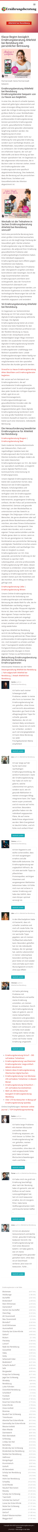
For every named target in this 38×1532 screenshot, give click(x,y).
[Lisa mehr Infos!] (5, 760)
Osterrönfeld (19, 1408)
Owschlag (19, 1313)
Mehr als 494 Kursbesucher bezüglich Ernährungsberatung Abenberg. (18, 1094)
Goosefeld (19, 1350)
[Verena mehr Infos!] (5, 844)
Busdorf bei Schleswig (19, 1414)
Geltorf (19, 1334)
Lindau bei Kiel (19, 1442)
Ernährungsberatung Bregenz (14, 438)
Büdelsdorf (19, 1362)
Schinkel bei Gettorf (19, 1500)
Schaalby (19, 1481)
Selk (19, 1368)
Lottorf (19, 1343)
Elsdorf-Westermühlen (19, 1515)
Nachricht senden (17, 751)
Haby (19, 1353)
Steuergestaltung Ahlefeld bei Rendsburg (18, 669)
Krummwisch (19, 1463)
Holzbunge (19, 1294)
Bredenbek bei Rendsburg (19, 1451)
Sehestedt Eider (19, 1359)
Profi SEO (11, 1529)
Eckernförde (19, 1405)
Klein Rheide (19, 1429)
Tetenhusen (19, 1417)
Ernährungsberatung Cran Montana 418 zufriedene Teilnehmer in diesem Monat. (20, 1079)
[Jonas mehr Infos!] (5, 1228)
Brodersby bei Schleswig (19, 1448)
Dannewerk (19, 1432)
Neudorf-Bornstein (19, 1488)
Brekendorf (19, 1301)
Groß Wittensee (19, 1325)
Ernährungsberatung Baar (12, 441)
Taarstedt (19, 1497)
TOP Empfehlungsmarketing (21, 1109)
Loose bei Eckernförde (19, 1503)
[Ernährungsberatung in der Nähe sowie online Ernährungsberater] (19, 9)
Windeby (19, 1380)
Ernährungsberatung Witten (13, 589)
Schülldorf (19, 1393)
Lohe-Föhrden (19, 1386)
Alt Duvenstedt (19, 1316)
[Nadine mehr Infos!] (5, 1119)
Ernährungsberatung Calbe (12, 586)
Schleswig (19, 1439)
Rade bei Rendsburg (19, 1347)
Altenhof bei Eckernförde (19, 1420)
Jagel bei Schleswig (19, 1377)
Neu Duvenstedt (19, 1319)
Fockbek (19, 1396)
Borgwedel (19, 1371)
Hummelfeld (19, 1328)
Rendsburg (19, 1383)
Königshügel (19, 1460)
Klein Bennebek (19, 1435)
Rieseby (19, 1491)
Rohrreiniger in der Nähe (23, 1529)
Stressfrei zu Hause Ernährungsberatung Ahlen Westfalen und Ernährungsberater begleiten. (18, 372)
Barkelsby (19, 1445)
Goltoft (19, 1466)
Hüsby (19, 1475)
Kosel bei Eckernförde (19, 1402)
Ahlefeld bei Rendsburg (18, 684)
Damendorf (19, 1307)
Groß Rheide (19, 1485)
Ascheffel (19, 1297)
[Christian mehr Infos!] (5, 986)
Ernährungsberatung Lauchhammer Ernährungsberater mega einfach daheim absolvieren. (20, 1064)
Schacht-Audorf (19, 1365)
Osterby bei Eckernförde (19, 1331)
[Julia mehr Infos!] (5, 916)
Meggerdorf (19, 1518)
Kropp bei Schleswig (19, 1374)
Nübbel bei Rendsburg (19, 1454)
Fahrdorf (19, 1399)
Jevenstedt (19, 1509)
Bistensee (19, 1291)
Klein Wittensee (19, 1304)
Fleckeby (19, 1340)
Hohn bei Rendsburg (19, 1478)
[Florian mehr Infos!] (5, 1176)
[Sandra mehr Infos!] (5, 685)
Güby (19, 1356)
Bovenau (19, 1411)
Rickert (19, 1337)
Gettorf (19, 1512)
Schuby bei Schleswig (19, 1494)
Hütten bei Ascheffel (19, 1310)
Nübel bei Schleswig (19, 1506)
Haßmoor (19, 1457)
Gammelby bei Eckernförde (19, 1423)
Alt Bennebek (19, 1469)
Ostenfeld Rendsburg (19, 1389)
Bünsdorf (19, 1322)
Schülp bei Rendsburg (19, 1472)
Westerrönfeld (19, 1426)
